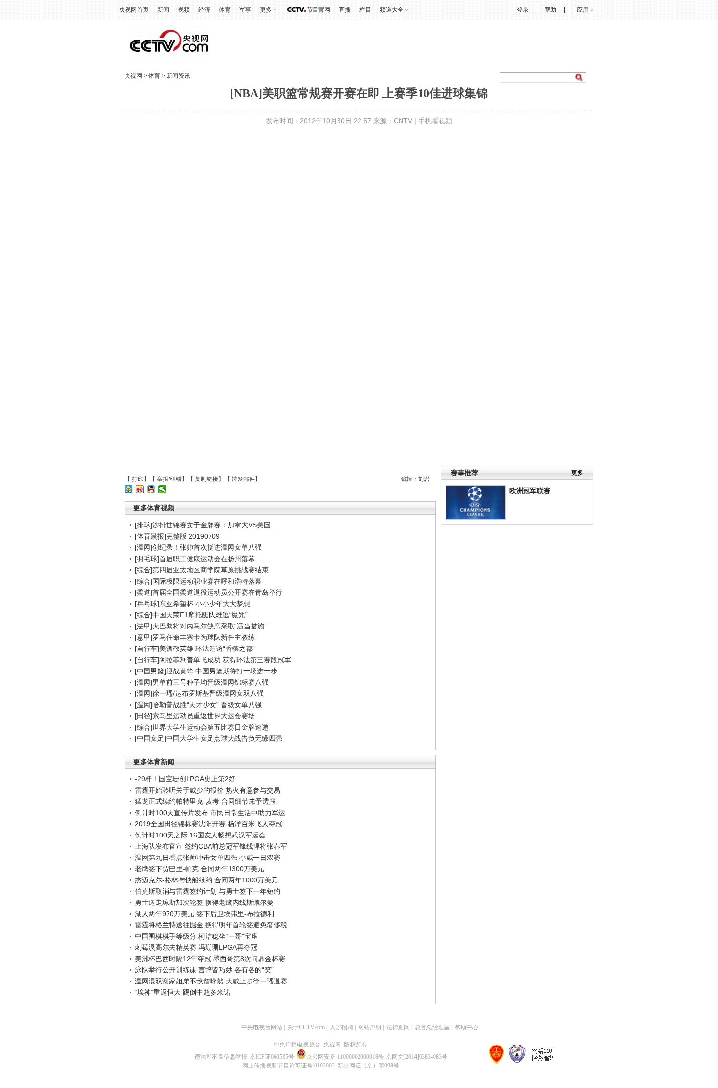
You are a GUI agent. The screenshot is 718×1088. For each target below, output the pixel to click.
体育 (225, 9)
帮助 (550, 9)
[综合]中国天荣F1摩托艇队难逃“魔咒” (191, 615)
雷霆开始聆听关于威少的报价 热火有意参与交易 (207, 790)
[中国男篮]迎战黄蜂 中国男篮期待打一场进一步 (206, 671)
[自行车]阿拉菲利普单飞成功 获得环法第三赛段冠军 (213, 660)
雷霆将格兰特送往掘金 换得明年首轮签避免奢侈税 (211, 925)
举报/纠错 (169, 479)
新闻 (163, 9)
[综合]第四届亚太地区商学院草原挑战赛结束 (202, 570)
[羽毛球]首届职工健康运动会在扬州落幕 (195, 559)
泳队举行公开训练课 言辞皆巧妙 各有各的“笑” (204, 970)
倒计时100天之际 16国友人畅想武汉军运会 (200, 835)
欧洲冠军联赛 (529, 491)
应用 (583, 9)
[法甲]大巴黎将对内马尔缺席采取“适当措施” (201, 626)
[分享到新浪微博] (140, 489)
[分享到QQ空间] (129, 489)
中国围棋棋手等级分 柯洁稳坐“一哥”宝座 (196, 936)
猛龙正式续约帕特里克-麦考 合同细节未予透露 (205, 801)
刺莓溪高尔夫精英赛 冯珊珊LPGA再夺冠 (196, 947)
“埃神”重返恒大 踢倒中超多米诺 (183, 992)
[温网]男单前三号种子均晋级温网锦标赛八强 (202, 682)
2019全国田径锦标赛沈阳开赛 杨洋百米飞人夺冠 (208, 824)
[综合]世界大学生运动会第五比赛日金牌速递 (202, 727)
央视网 (133, 75)
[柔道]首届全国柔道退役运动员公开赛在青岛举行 (208, 592)
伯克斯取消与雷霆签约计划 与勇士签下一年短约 (207, 891)
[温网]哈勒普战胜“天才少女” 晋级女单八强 (198, 705)
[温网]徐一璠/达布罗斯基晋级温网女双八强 (199, 693)
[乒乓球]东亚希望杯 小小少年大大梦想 (192, 603)
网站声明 (369, 1027)
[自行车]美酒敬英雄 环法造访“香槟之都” (195, 648)
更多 (577, 472)
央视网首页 (133, 9)
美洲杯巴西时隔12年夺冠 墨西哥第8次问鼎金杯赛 (210, 958)
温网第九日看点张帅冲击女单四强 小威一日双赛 (207, 857)
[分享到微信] (162, 489)
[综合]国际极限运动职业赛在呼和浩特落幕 (198, 581)
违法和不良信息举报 (220, 1056)
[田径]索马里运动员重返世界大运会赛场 (195, 716)
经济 (204, 9)
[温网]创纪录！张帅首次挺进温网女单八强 (198, 547)
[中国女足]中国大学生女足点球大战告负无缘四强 (208, 738)
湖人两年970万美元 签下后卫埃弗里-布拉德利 (204, 914)
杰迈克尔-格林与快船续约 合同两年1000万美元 (206, 880)
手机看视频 (435, 121)
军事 (245, 9)
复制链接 (206, 479)
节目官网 (318, 9)
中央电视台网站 (261, 1027)
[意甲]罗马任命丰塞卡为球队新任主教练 (195, 637)
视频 (184, 9)
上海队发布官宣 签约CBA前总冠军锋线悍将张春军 (211, 846)
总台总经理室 (432, 1027)
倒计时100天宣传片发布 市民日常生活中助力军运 (210, 812)
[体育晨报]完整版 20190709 (177, 536)
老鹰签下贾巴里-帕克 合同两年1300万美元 (199, 869)
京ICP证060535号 (272, 1056)
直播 (345, 9)
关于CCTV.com (306, 1027)
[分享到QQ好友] (151, 489)
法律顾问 (398, 1027)
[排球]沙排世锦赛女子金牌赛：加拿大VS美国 (203, 525)
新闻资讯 (178, 75)
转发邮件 (243, 479)
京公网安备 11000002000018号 (345, 1056)
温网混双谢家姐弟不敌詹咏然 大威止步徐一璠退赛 (211, 981)
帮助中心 (466, 1027)
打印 (138, 479)
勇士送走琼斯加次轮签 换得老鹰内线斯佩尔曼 (204, 902)
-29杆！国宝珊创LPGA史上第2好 (185, 779)
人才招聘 (341, 1027)
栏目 (365, 9)
